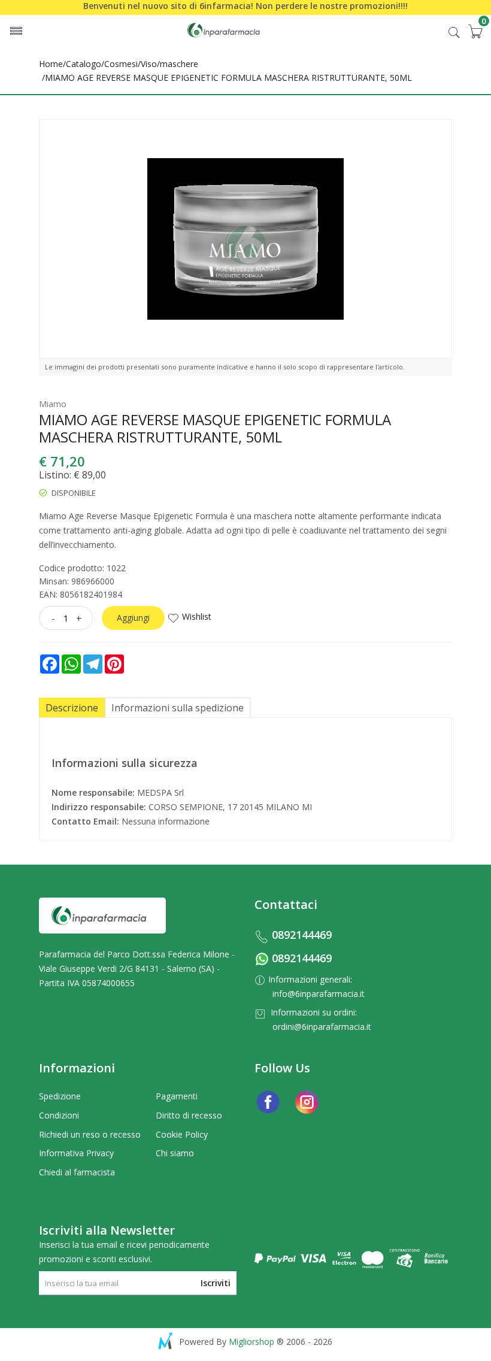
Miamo (52, 404)
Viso (149, 63)
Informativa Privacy (76, 1153)
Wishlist (196, 616)
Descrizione (72, 707)
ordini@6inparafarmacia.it (321, 1026)
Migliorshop (251, 1341)
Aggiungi (133, 617)
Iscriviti (216, 1283)
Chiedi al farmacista (77, 1172)
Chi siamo (175, 1153)
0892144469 (302, 934)
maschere (179, 63)
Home (51, 63)
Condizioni (59, 1115)
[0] (475, 31)
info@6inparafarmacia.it (318, 993)
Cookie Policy (182, 1134)
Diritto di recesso (189, 1115)
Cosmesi (121, 63)
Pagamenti (177, 1096)
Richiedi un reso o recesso (90, 1134)
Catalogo (83, 63)
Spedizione (60, 1096)
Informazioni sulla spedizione (177, 707)
